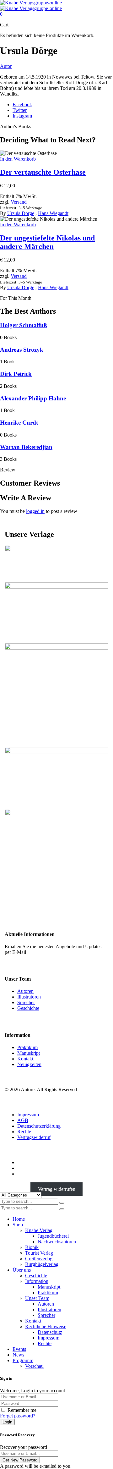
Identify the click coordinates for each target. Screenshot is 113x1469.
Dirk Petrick (16, 374)
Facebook (22, 104)
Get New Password (20, 1460)
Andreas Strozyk (21, 349)
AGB (22, 1120)
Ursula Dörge (20, 213)
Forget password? (17, 1415)
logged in (35, 511)
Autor (6, 66)
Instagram (22, 115)
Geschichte (28, 1008)
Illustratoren (29, 996)
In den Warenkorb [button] (18, 159)
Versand (19, 202)
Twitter (20, 110)
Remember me (22, 1410)
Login (7, 1422)
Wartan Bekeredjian (26, 447)
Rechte (24, 1131)
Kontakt (25, 1058)
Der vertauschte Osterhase (43, 172)
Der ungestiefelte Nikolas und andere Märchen (47, 242)
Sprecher (26, 1002)
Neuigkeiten (29, 1064)
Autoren (25, 991)
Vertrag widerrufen (56, 1189)
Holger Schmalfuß (23, 325)
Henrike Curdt (19, 422)
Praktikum (27, 1047)
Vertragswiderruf (34, 1137)
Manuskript (28, 1053)
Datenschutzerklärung (39, 1126)
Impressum (28, 1114)
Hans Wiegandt (53, 213)
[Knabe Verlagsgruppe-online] (31, 5)
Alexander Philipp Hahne (33, 398)
